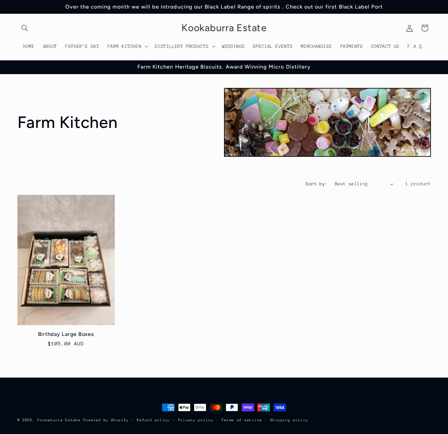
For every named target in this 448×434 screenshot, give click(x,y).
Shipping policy (289, 420)
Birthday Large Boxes (66, 334)
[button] (24, 27)
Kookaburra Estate (59, 420)
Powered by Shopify (106, 420)
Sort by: (317, 183)
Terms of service (241, 420)
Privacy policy (196, 420)
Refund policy (153, 420)
